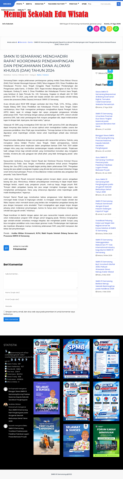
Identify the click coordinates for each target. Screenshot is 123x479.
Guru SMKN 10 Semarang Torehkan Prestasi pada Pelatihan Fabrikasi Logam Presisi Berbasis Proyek (105, 163)
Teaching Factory (56, 4)
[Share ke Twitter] (110, 70)
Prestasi (73, 4)
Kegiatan (39, 4)
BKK (29, 10)
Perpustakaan (8, 10)
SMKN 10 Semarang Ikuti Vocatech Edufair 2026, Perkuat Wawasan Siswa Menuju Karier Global (105, 266)
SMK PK (21, 10)
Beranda (7, 4)
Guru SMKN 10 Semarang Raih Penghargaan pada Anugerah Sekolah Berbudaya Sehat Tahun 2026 (104, 185)
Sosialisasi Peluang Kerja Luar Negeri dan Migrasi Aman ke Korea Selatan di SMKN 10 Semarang (106, 225)
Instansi (46, 75)
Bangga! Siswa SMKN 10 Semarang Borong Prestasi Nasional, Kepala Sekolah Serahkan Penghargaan (105, 141)
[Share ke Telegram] (110, 83)
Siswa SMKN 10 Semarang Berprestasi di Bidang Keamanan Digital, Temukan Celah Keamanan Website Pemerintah (106, 98)
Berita (29, 4)
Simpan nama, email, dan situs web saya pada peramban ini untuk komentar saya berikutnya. (39, 313)
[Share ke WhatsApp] (110, 76)
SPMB (84, 4)
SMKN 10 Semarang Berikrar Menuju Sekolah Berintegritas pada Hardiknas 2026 (105, 285)
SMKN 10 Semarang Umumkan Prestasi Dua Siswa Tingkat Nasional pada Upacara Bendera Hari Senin (105, 119)
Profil (19, 4)
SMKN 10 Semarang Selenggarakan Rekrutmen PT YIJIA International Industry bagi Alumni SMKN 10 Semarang (105, 246)
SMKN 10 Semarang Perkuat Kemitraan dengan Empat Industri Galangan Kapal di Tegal (104, 206)
